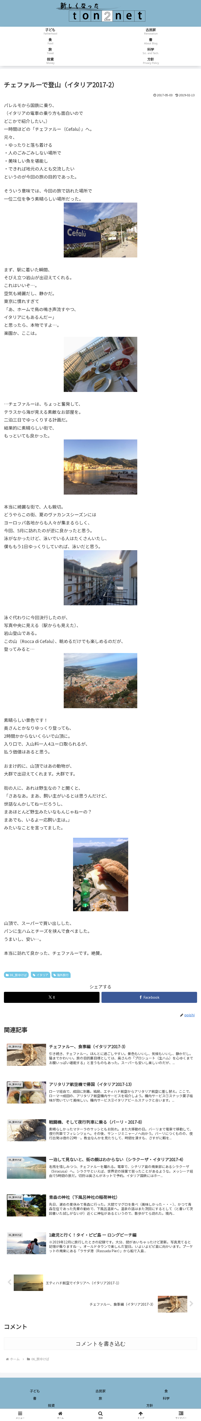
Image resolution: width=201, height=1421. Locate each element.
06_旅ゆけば (18, 975)
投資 (51, 1405)
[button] (186, 953)
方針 (149, 1405)
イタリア (42, 975)
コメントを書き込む (100, 1344)
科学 (166, 1398)
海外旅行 (63, 975)
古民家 (100, 1390)
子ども (35, 1390)
